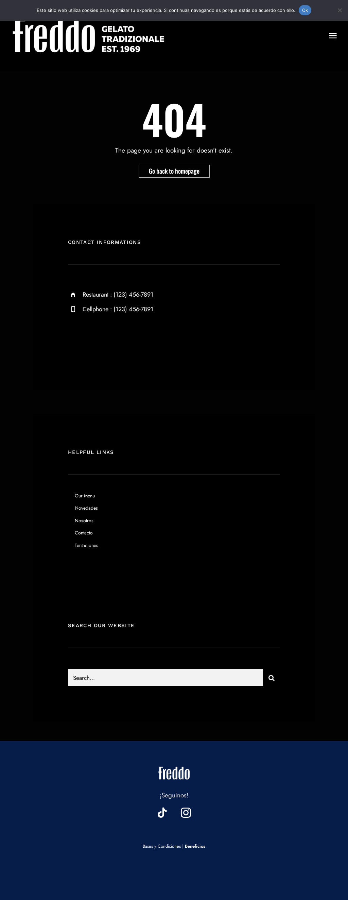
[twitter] (94, 341)
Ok (305, 10)
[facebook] (75, 341)
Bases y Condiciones (162, 846)
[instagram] (113, 341)
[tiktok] (162, 812)
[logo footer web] (174, 765)
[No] (339, 10)
